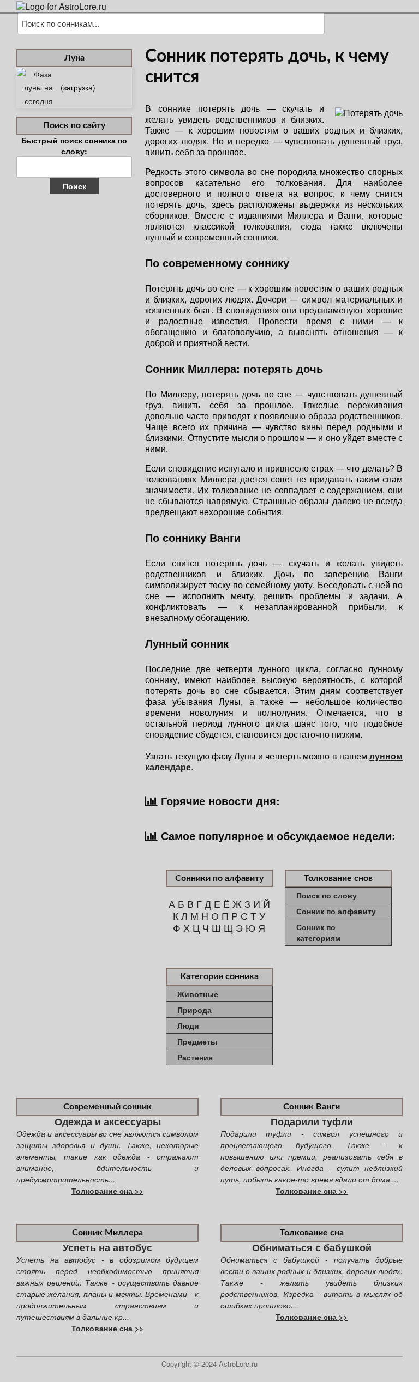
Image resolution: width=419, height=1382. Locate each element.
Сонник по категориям (318, 932)
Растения (195, 1057)
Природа (194, 1009)
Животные (197, 993)
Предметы (197, 1041)
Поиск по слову (326, 895)
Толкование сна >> (107, 1190)
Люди (188, 1025)
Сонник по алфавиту (336, 911)
